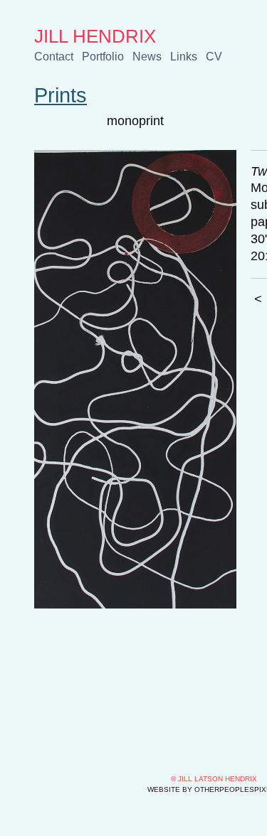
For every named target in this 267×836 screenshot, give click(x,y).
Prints (60, 95)
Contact (53, 56)
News (147, 56)
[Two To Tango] (135, 379)
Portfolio (103, 56)
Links (183, 56)
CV (214, 56)
